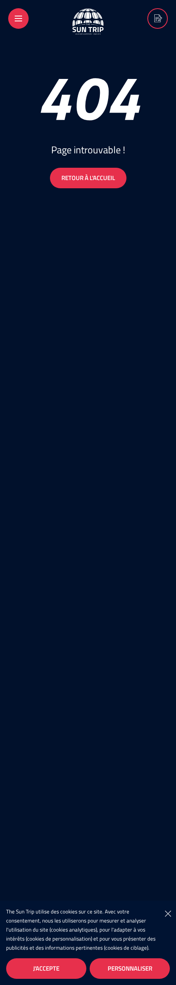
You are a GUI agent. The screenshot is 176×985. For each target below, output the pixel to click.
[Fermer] (168, 913)
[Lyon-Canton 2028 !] (157, 18)
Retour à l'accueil (88, 178)
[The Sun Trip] (88, 29)
